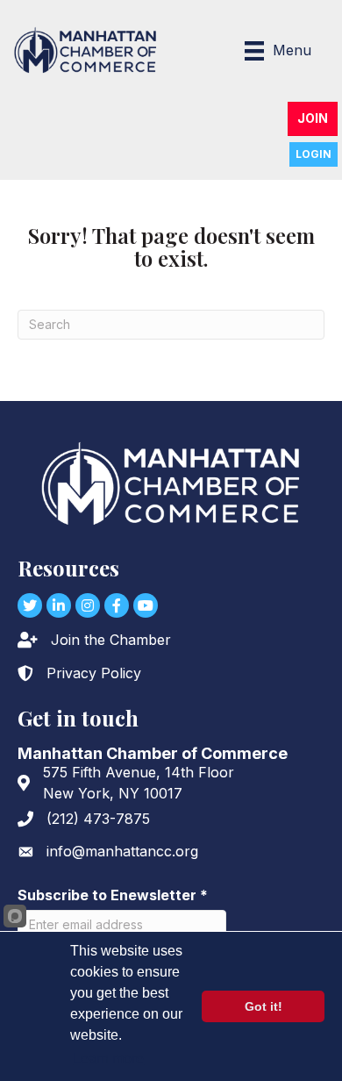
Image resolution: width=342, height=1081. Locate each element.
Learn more (108, 1058)
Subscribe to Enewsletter (113, 895)
